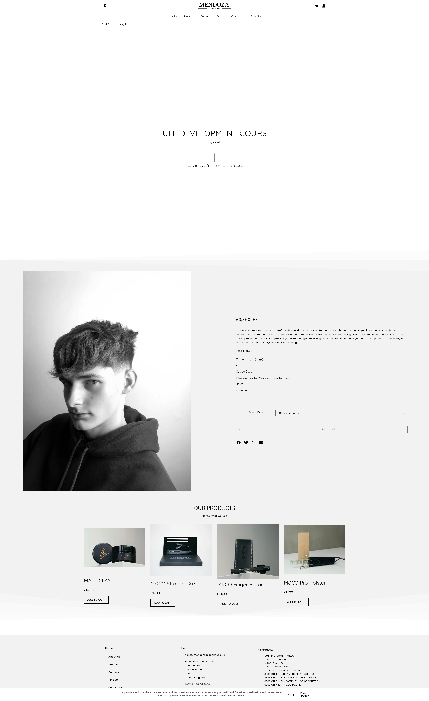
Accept (292, 694)
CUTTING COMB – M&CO (279, 655)
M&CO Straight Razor (175, 583)
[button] (239, 443)
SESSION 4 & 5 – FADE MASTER (283, 684)
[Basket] (316, 6)
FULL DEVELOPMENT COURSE (282, 670)
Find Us (220, 16)
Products (189, 16)
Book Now (256, 16)
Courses (205, 16)
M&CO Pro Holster (305, 582)
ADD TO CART (96, 599)
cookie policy (236, 695)
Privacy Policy (305, 694)
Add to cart (328, 429)
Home (188, 166)
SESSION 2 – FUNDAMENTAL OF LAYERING (290, 677)
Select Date (255, 412)
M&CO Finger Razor (240, 584)
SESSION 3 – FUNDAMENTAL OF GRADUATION (292, 681)
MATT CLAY (97, 580)
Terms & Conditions (197, 683)
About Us (172, 16)
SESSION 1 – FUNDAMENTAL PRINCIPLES (289, 674)
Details (116, 547)
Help (184, 648)
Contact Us (237, 16)
